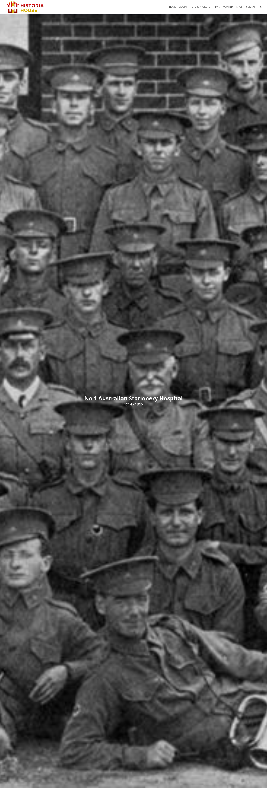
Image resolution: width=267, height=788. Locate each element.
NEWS (217, 7)
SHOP (239, 7)
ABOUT (183, 7)
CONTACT (251, 7)
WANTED (228, 7)
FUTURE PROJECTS (200, 7)
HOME (172, 7)
